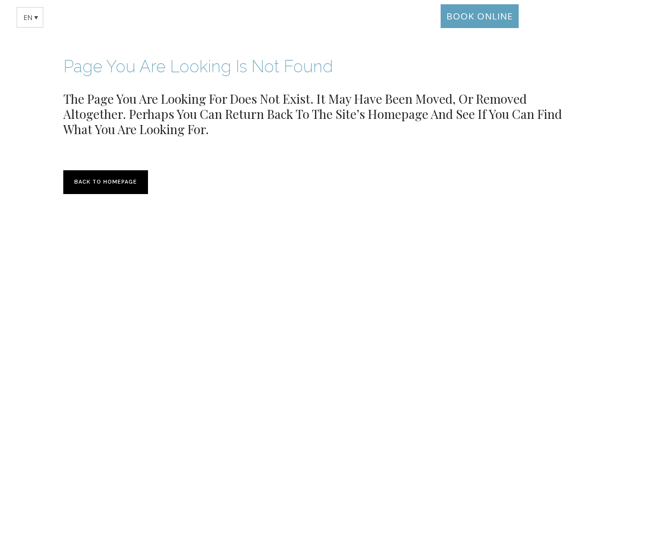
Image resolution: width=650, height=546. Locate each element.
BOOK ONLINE (479, 16)
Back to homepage (105, 182)
